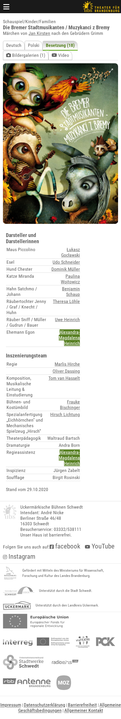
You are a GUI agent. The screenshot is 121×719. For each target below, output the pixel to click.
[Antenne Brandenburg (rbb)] (27, 682)
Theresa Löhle (66, 301)
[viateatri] (82, 641)
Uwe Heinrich (67, 319)
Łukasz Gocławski (70, 252)
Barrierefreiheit (82, 705)
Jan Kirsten (39, 33)
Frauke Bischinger (70, 404)
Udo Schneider (66, 262)
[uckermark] (17, 605)
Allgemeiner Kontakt (83, 710)
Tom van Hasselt (64, 378)
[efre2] (35, 621)
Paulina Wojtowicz (70, 278)
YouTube (102, 546)
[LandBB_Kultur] (10, 573)
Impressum (10, 705)
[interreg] (36, 641)
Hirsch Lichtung (65, 414)
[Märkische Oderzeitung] (63, 682)
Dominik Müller (65, 269)
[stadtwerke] (23, 662)
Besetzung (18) (60, 45)
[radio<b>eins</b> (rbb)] (63, 662)
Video (63, 55)
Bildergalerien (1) (28, 55)
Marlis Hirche (67, 364)
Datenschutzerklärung (44, 705)
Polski (33, 45)
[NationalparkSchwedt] (18, 591)
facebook (67, 546)
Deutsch (13, 45)
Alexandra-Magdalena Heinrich (69, 337)
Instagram (21, 556)
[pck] (105, 641)
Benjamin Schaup (71, 291)
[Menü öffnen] (6, 6)
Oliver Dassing (66, 371)
